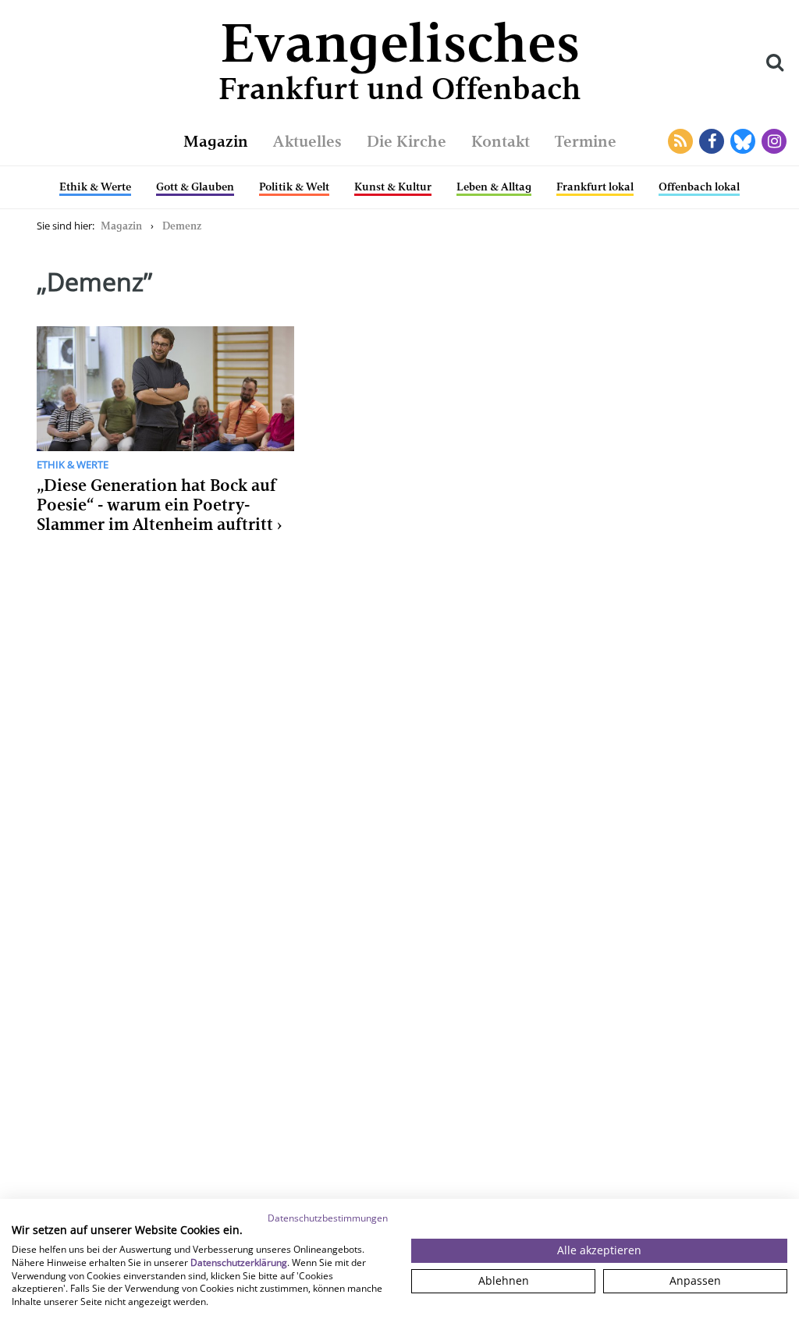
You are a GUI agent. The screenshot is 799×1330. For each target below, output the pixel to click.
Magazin (215, 141)
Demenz (181, 226)
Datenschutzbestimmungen (328, 1218)
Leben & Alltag (493, 187)
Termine (585, 141)
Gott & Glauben (195, 187)
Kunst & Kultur (392, 187)
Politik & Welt (294, 187)
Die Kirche (406, 141)
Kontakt (500, 141)
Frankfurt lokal (595, 187)
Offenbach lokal (699, 187)
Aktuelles (307, 141)
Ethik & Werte (95, 187)
